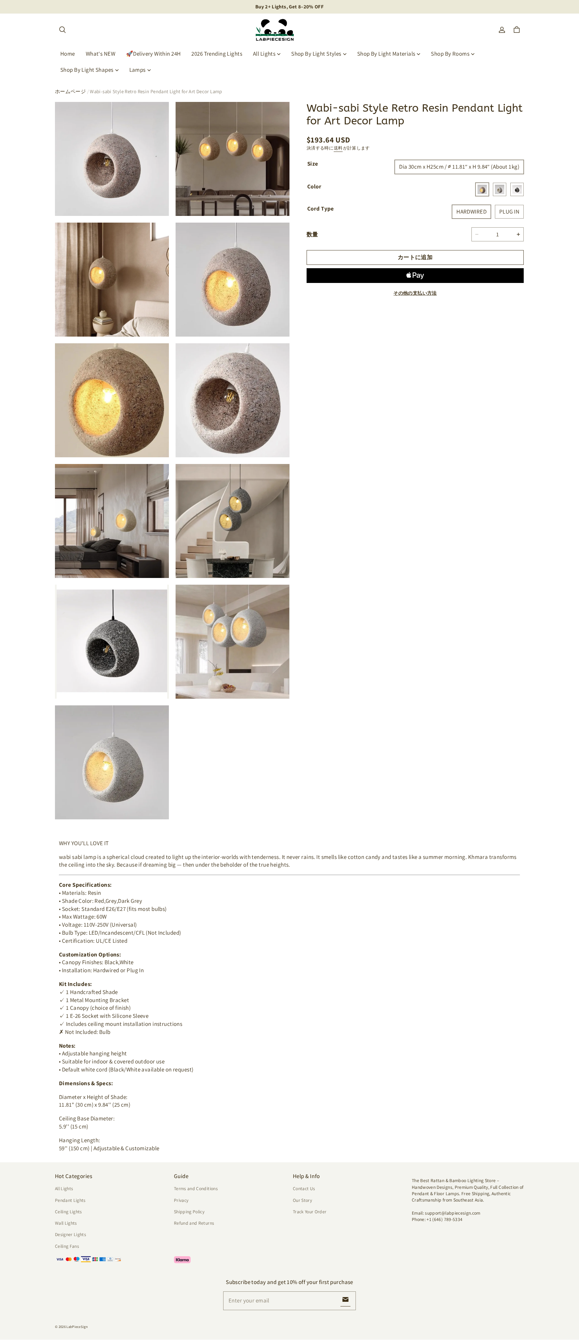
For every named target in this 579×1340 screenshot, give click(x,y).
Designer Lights (70, 1234)
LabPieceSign (77, 1326)
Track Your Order (310, 1212)
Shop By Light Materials (386, 53)
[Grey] (499, 189)
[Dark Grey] (517, 189)
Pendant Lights (70, 1200)
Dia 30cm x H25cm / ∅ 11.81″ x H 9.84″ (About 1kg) (459, 166)
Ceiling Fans (67, 1246)
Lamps (137, 69)
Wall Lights (66, 1223)
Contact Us (304, 1188)
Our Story (302, 1200)
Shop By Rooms (450, 53)
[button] (62, 30)
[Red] (482, 189)
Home (67, 53)
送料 (338, 148)
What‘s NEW (100, 53)
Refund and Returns (194, 1223)
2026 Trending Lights (216, 53)
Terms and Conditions (196, 1188)
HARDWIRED (471, 211)
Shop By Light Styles (316, 53)
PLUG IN (509, 211)
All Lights (264, 53)
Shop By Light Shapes (87, 69)
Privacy (181, 1200)
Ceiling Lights (68, 1212)
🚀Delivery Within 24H (153, 53)
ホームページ (70, 91)
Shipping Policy (189, 1212)
